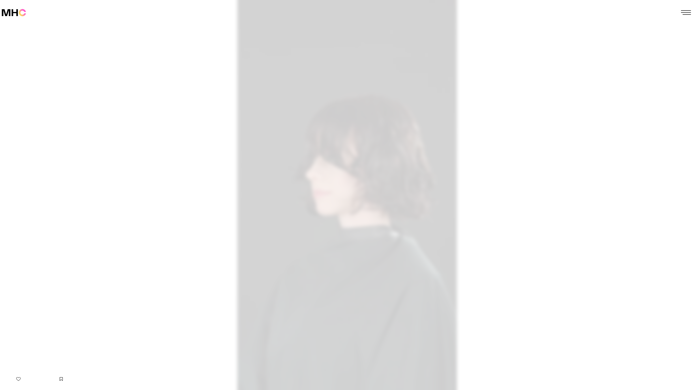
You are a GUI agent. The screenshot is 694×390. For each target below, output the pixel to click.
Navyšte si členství (347, 199)
